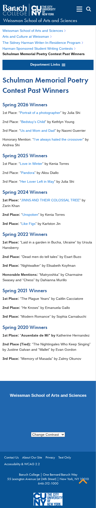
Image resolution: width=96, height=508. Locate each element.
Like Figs (28, 224)
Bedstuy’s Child (33, 122)
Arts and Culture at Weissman (25, 36)
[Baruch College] (14, 9)
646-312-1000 (48, 483)
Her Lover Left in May (37, 181)
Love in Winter (31, 164)
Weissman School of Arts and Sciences (40, 20)
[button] (79, 9)
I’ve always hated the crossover (58, 139)
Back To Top (83, 481)
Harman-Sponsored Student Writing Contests (37, 48)
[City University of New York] (44, 10)
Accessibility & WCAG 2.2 (22, 464)
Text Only (64, 457)
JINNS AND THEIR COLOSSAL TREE (50, 200)
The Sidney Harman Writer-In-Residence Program (41, 43)
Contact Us (11, 457)
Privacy (50, 457)
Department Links (45, 64)
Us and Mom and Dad (37, 131)
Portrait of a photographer (40, 113)
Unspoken (30, 215)
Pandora (27, 173)
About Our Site (32, 457)
